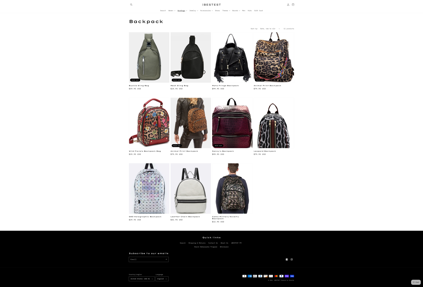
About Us (224, 243)
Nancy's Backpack (223, 151)
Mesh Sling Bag (179, 85)
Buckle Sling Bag (139, 85)
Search (183, 243)
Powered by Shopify (287, 280)
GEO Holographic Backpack (145, 217)
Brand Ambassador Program (205, 247)
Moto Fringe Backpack (225, 85)
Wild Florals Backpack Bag (145, 151)
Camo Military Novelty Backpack (225, 217)
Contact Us (213, 243)
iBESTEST (277, 280)
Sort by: (254, 29)
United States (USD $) (140, 279)
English (160, 279)
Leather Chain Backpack (185, 217)
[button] (131, 4)
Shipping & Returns (197, 243)
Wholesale (224, 247)
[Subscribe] (166, 259)
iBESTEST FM (236, 243)
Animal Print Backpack (267, 85)
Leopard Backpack (265, 151)
